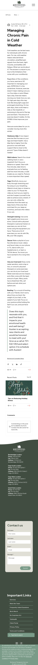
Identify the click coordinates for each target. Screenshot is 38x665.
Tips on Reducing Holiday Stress (18, 399)
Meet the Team (15, 603)
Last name (10, 538)
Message (10, 554)
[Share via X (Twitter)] (12, 364)
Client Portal (14, 623)
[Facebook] (21, 643)
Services (13, 600)
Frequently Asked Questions (19, 607)
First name (10, 530)
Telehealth (13, 619)
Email (9, 546)
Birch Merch (14, 611)
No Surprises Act (15, 615)
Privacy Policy (14, 627)
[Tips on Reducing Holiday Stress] (19, 387)
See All (29, 377)
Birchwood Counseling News (15, 358)
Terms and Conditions (17, 631)
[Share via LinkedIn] (17, 364)
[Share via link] (21, 364)
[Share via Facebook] (8, 364)
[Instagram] (16, 643)
